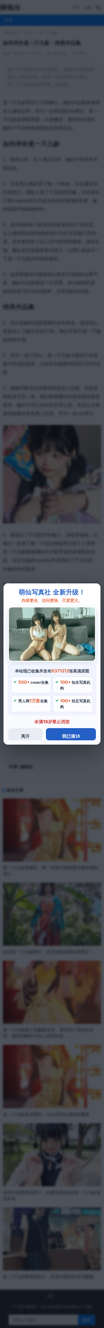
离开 (25, 736)
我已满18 (71, 736)
